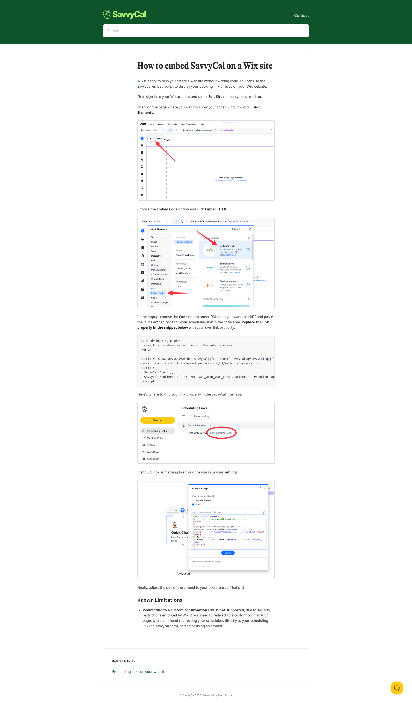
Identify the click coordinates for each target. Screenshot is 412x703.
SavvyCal (188, 695)
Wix (140, 81)
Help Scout (225, 695)
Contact (301, 15)
